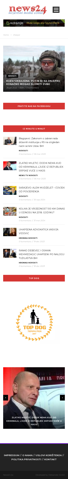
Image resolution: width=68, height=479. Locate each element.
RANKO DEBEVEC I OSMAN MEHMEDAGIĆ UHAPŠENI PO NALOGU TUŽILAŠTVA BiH (41, 254)
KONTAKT (50, 459)
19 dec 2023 (39, 241)
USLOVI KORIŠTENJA (49, 455)
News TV (23, 175)
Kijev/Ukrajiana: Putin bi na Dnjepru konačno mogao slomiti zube (33, 83)
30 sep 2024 (39, 199)
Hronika (23, 238)
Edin (21, 88)
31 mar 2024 (39, 220)
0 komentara (32, 88)
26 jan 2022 (11, 88)
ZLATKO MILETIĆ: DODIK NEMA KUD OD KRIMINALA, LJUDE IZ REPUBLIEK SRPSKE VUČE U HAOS (41, 167)
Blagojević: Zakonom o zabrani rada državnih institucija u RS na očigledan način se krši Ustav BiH (39, 142)
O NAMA (27, 455)
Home (6, 35)
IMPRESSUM (11, 455)
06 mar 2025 (40, 154)
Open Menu (56, 10)
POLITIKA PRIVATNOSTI (26, 459)
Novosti (12, 76)
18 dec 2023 (39, 266)
